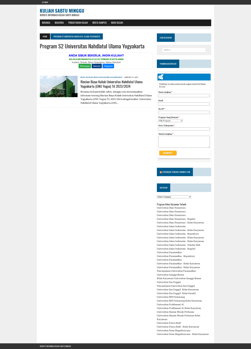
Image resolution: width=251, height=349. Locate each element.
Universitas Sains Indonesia (171, 226)
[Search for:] (184, 49)
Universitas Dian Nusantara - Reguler (176, 218)
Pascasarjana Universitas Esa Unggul (176, 285)
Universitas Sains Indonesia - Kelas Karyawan (180, 230)
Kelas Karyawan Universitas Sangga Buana (179, 278)
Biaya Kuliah (117, 22)
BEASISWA (59, 22)
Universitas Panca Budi (169, 322)
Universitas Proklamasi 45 (170, 304)
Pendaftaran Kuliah (78, 22)
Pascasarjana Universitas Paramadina (176, 270)
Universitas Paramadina (169, 252)
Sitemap (45, 2)
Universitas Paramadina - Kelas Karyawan (178, 263)
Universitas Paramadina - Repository (176, 256)
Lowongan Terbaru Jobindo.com (176, 171)
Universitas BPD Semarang (171, 296)
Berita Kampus (99, 22)
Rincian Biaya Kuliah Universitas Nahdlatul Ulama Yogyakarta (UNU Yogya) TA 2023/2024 (111, 84)
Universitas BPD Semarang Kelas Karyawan (179, 300)
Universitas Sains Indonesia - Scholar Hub (178, 244)
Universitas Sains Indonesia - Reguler (176, 248)
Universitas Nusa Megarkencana (173, 330)
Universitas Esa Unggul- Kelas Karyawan (178, 289)
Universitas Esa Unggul (169, 282)
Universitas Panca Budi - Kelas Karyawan (178, 326)
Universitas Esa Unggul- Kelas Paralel (176, 293)
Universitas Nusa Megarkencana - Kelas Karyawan (183, 334)
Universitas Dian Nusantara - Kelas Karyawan (180, 222)
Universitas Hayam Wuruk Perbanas (175, 311)
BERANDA (46, 22)
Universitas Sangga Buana (170, 274)
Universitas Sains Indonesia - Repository (178, 233)
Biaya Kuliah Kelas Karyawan (108, 77)
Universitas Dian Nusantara (171, 207)
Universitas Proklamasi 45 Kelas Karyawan (179, 308)
